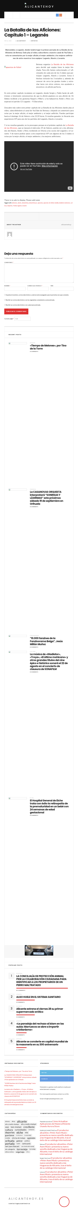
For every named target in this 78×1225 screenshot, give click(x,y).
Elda (26, 1132)
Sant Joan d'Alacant (12, 1146)
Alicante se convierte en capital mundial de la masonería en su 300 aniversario (42, 1043)
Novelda (7, 1138)
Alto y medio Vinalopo (12, 1124)
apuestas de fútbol (48, 203)
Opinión (32, 342)
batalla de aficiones (64, 203)
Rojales (18, 1143)
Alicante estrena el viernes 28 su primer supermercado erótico (39, 1010)
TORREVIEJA (32, 1149)
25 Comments (20, 990)
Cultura (32, 651)
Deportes (34, 40)
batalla (56, 203)
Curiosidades (34, 635)
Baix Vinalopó (16, 1127)
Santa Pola (26, 1143)
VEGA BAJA (20, 1152)
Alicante (19, 1006)
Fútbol (15, 205)
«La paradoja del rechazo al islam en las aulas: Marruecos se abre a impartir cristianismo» (40, 1026)
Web (52, 285)
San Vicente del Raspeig (27, 1146)
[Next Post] (56, 216)
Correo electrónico (34, 285)
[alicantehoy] (39, 6)
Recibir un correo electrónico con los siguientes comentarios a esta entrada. (30, 300)
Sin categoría (10, 1149)
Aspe (7, 1127)
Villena (27, 1152)
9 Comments (20, 1002)
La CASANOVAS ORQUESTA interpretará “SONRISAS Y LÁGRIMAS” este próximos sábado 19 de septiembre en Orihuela (46, 497)
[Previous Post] (21, 216)
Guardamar (9, 1135)
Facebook (44, 1079)
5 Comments (20, 1035)
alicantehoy (21, 40)
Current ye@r (9, 319)
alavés (19, 203)
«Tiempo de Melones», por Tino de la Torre (48, 347)
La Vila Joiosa (19, 1135)
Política (27, 1141)
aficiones (14, 203)
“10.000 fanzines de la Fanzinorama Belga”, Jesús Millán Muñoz (46, 641)
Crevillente (29, 1127)
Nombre (7, 285)
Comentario (8, 262)
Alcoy (13, 1121)
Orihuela (33, 489)
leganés (20, 205)
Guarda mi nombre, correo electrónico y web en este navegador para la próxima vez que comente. (37, 295)
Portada (19, 973)
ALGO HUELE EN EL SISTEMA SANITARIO (38, 997)
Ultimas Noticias (9, 1152)
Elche (32, 797)
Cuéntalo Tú (31, 1129)
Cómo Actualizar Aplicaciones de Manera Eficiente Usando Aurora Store (55, 1124)
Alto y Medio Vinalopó (28, 1124)
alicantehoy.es (33, 203)
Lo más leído (28, 1135)
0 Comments (34, 351)
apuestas (40, 203)
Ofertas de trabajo (18, 1138)
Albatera (7, 1121)
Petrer (19, 1141)
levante (24, 205)
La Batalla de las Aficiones (62, 64)
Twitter (44, 1072)
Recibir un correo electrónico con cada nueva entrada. (23, 305)
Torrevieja (22, 1149)
